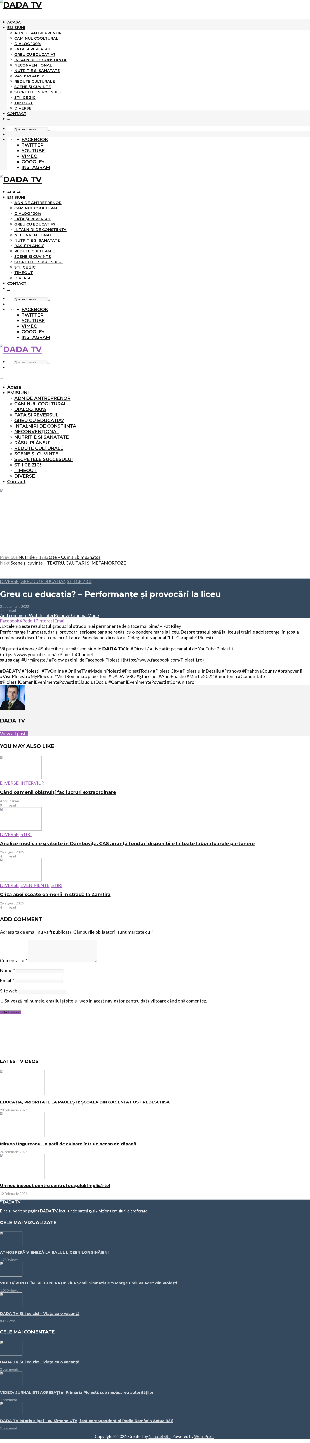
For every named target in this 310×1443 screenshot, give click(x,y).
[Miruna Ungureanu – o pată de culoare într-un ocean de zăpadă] (22, 1135)
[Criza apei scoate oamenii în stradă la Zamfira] (21, 879)
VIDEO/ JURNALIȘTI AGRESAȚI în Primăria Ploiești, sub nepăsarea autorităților (77, 1392)
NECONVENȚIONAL (33, 65)
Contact (16, 113)
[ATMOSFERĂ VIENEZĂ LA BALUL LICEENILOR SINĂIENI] (11, 1244)
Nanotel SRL (160, 1436)
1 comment (8, 1400)
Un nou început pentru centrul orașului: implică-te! (55, 1185)
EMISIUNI (16, 27)
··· (8, 119)
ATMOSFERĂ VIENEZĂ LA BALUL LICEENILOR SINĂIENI (54, 1252)
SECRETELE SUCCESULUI (38, 92)
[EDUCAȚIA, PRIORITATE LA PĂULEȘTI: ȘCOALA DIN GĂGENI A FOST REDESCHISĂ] (22, 1093)
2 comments (9, 1369)
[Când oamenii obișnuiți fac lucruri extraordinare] (21, 777)
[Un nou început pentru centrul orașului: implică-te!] (22, 1177)
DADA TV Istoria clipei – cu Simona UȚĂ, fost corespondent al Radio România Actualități (86, 1420)
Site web (8, 990)
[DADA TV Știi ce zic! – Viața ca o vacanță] (11, 1305)
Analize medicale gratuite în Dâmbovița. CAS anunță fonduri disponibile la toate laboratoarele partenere (127, 843)
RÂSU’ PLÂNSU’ (29, 76)
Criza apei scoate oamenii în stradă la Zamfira (55, 894)
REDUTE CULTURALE (34, 81)
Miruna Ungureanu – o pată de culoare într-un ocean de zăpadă (68, 1143)
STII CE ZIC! (25, 97)
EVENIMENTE (35, 885)
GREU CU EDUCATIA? (34, 54)
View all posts (14, 733)
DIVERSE (22, 108)
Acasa (14, 22)
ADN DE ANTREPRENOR (38, 33)
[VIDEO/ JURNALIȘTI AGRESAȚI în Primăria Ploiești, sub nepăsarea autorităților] (11, 1384)
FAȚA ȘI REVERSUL (32, 49)
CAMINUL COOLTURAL (36, 38)
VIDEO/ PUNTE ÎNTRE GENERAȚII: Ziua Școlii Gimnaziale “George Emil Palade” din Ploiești (88, 1283)
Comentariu (13, 960)
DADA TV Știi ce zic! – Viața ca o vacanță (39, 1313)
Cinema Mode (84, 615)
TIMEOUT (23, 103)
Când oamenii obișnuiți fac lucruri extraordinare (58, 792)
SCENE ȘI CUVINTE (32, 86)
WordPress (204, 1436)
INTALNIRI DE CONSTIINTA (40, 60)
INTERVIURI (33, 783)
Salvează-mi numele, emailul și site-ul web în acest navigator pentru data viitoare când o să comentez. (105, 1000)
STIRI (26, 834)
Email (7, 980)
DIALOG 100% (27, 43)
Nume (7, 970)
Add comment (14, 615)
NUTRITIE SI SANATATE (37, 70)
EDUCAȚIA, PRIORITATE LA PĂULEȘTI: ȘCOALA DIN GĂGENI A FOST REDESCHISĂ (85, 1102)
